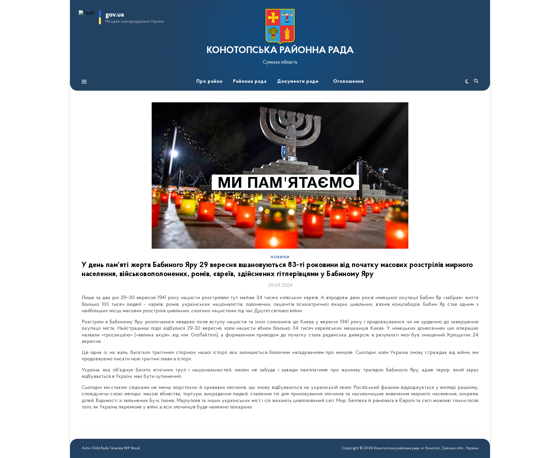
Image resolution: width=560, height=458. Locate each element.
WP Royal (132, 448)
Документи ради (297, 81)
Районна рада (250, 81)
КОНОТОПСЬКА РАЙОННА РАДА (280, 50)
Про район (209, 81)
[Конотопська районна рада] (280, 26)
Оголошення (348, 81)
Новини (280, 257)
